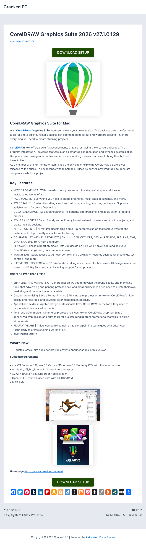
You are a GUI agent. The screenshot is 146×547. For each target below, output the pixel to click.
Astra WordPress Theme (100, 537)
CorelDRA (16, 147)
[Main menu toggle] (138, 7)
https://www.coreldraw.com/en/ (43, 471)
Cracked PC (16, 6)
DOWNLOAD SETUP (73, 53)
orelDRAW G (26, 130)
